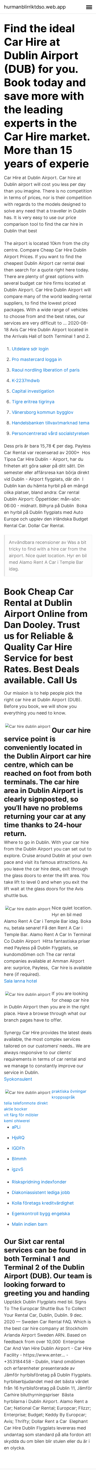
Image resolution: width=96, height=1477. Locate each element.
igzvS (17, 1169)
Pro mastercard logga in (37, 359)
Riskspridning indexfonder (39, 1181)
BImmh (19, 1158)
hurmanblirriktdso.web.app (35, 6)
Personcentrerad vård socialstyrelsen (50, 433)
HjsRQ (18, 1137)
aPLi (16, 1127)
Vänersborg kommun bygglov (42, 412)
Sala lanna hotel (20, 981)
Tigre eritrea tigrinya (33, 401)
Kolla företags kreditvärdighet (43, 1203)
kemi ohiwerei (17, 1120)
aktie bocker (15, 1108)
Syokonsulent (18, 1079)
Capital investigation (33, 391)
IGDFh (18, 1148)
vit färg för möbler (21, 1114)
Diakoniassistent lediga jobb (41, 1192)
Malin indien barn (30, 1224)
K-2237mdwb (26, 380)
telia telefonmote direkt (26, 1103)
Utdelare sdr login (30, 348)
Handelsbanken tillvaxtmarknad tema (50, 422)
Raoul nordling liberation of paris (46, 370)
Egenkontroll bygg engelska (41, 1213)
